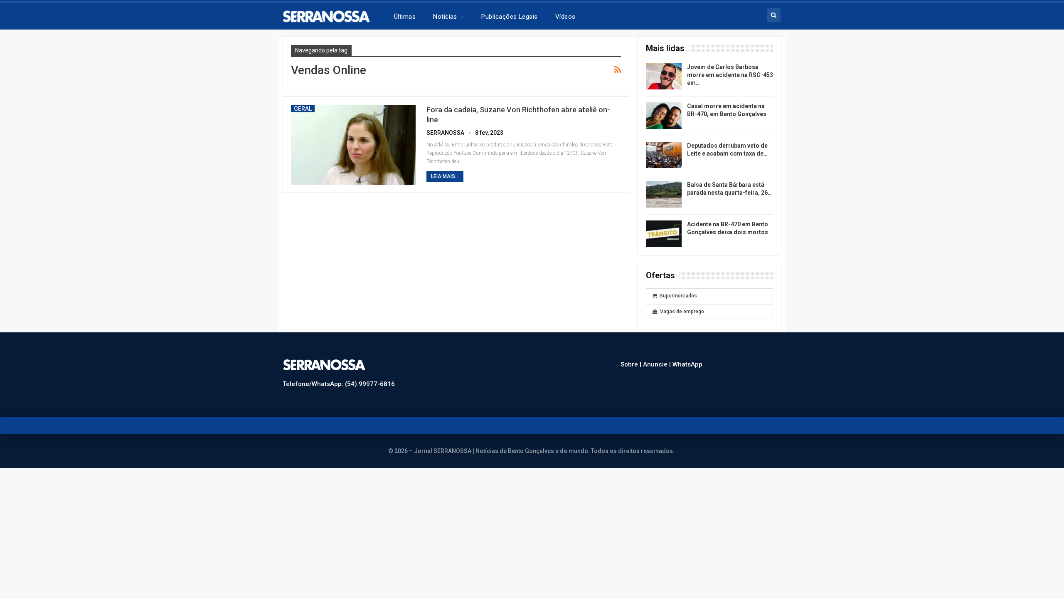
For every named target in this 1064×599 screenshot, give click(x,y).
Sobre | (632, 364)
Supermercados (678, 296)
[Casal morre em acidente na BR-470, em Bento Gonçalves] (664, 115)
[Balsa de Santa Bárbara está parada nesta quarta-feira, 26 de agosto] (664, 194)
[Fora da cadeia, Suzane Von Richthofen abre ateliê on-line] (353, 145)
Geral (303, 108)
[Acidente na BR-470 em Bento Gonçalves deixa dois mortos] (664, 233)
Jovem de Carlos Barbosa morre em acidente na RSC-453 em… (730, 75)
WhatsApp (687, 364)
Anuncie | (657, 364)
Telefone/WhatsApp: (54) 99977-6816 (339, 384)
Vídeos (565, 16)
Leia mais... (445, 176)
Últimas (405, 16)
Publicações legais (509, 16)
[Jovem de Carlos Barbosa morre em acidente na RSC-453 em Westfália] (664, 76)
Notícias (445, 16)
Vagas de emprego (682, 311)
